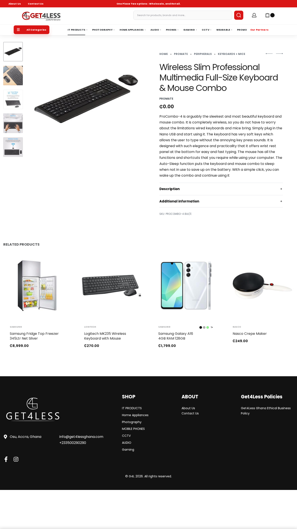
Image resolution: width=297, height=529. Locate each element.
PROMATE (181, 54)
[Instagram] (16, 459)
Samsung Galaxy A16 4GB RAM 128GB (175, 336)
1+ (212, 327)
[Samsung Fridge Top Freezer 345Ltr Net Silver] (37, 285)
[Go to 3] (13, 99)
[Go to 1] (13, 51)
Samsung (16, 327)
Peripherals (203, 54)
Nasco (237, 327)
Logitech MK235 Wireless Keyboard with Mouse (105, 336)
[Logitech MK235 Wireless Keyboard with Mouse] (111, 285)
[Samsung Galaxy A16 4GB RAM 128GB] (186, 285)
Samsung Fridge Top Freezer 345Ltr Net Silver (34, 336)
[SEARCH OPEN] (238, 15)
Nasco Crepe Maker (250, 333)
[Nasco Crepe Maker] (260, 285)
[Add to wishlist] (61, 262)
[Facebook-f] (6, 459)
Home (163, 54)
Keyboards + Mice (231, 54)
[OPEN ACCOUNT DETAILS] (254, 15)
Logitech (90, 327)
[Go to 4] (13, 123)
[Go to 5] (13, 147)
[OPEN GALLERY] (85, 100)
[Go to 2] (13, 75)
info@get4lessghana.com (81, 436)
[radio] (200, 327)
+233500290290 (72, 442)
